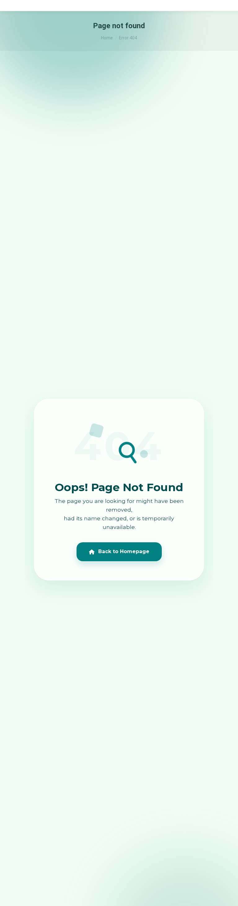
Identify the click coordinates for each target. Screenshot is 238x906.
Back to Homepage (123, 551)
